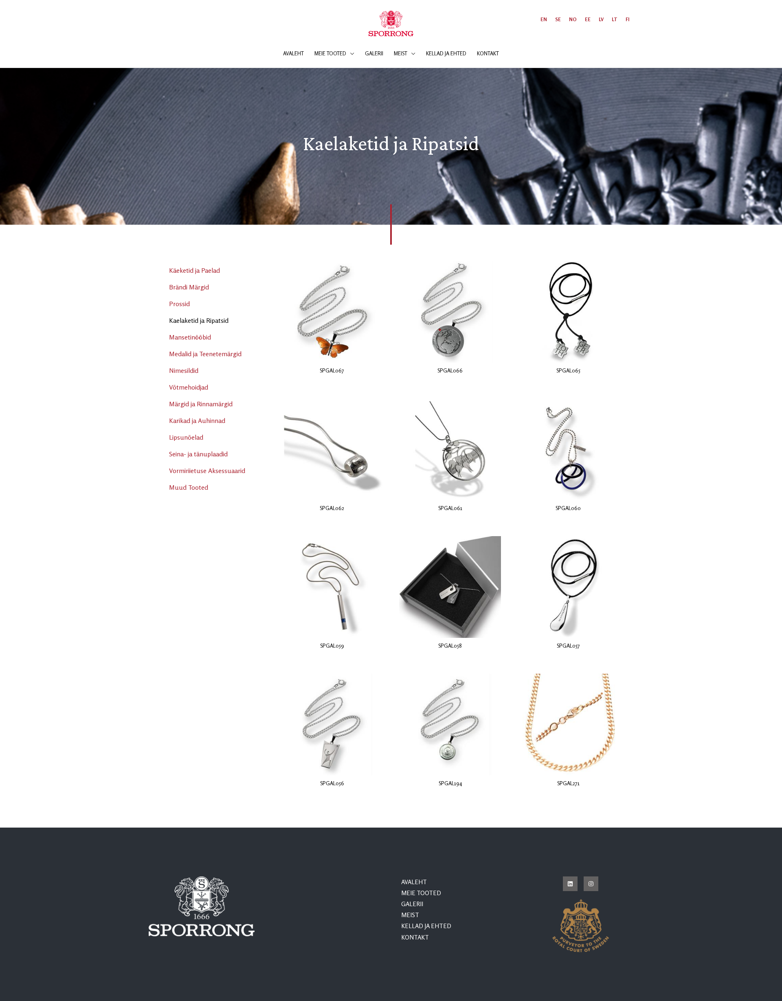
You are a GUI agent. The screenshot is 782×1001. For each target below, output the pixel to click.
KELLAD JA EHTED (426, 926)
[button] (350, 53)
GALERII (412, 904)
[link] (543, 19)
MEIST (410, 915)
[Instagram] (591, 883)
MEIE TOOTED (421, 893)
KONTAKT (415, 937)
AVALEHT (414, 882)
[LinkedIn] (570, 883)
